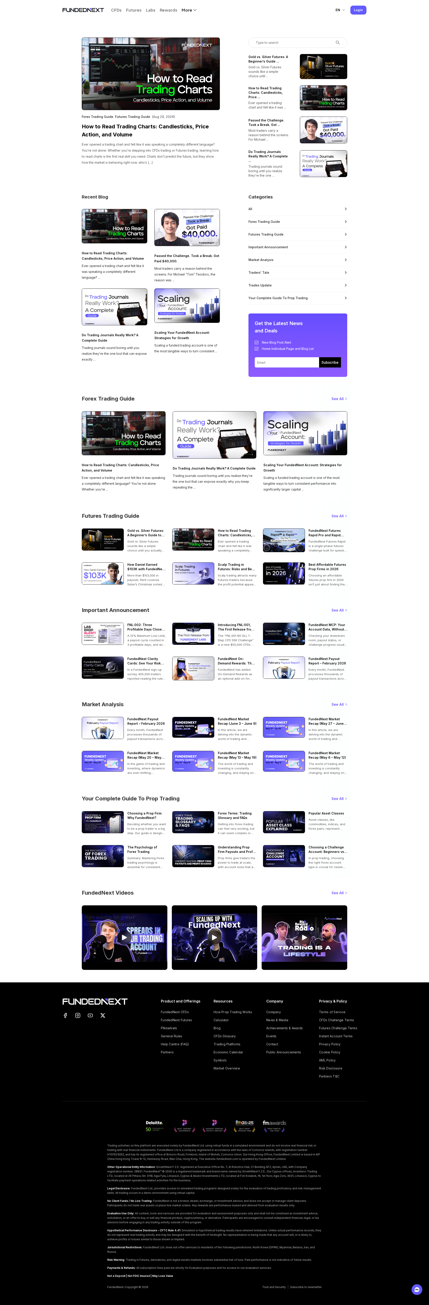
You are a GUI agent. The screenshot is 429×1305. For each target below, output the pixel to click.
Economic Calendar (228, 1052)
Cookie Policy (329, 1052)
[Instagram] (77, 1015)
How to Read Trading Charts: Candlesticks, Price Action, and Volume (145, 130)
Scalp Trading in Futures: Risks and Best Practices (236, 567)
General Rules (171, 1036)
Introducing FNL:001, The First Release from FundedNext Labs (236, 627)
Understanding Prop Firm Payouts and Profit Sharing (236, 849)
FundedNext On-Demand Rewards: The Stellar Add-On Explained (236, 661)
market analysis (260, 260)
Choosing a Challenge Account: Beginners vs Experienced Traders (326, 849)
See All (338, 399)
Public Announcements (283, 1052)
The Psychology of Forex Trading (142, 849)
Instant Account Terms (336, 1036)
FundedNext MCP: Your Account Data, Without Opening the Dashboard (327, 627)
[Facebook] (65, 1015)
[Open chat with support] (417, 1289)
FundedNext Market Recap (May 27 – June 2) (326, 721)
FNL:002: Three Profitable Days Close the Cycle (144, 627)
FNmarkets (169, 1028)
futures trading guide (266, 234)
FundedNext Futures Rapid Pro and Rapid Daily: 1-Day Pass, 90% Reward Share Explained (327, 533)
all (250, 209)
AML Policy (327, 1060)
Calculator (221, 1020)
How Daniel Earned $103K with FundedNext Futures (146, 567)
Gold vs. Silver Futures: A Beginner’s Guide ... (268, 59)
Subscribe (330, 362)
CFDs (116, 10)
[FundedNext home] (83, 10)
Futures (133, 10)
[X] (102, 1015)
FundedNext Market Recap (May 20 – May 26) (144, 755)
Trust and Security (274, 1287)
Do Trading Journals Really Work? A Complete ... (268, 156)
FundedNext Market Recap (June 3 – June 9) (237, 721)
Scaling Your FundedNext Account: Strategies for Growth (182, 335)
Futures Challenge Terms (338, 1028)
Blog (217, 1028)
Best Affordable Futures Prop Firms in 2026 (327, 567)
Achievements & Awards (284, 1028)
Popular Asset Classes (326, 813)
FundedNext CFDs (175, 1012)
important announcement (268, 247)
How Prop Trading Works (233, 1012)
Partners (167, 1052)
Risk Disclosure (330, 1068)
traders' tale (258, 272)
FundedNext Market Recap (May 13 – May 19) (237, 755)
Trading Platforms (227, 1044)
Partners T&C (329, 1076)
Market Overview (227, 1068)
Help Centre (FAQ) (175, 1044)
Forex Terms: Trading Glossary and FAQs (235, 815)
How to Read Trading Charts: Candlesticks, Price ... (265, 92)
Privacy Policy (330, 1044)
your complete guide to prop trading (278, 298)
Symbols (220, 1060)
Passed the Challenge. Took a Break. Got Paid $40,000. (186, 258)
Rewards (168, 10)
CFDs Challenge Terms (336, 1020)
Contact (272, 1044)
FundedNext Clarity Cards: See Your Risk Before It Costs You (144, 661)
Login (358, 10)
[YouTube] (90, 1015)
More (187, 10)
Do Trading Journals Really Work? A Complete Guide (110, 337)
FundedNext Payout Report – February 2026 (327, 661)
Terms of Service (332, 1012)
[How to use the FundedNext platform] (124, 937)
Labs (150, 10)
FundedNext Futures (176, 1020)
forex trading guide (264, 221)
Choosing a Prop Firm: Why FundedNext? (144, 815)
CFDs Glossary (225, 1036)
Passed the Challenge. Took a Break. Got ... (266, 122)
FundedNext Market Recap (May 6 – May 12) (327, 755)
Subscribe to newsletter (306, 1287)
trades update (260, 285)
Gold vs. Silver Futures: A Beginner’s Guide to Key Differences (145, 533)
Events (271, 1036)
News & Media (277, 1020)
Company (273, 1012)
